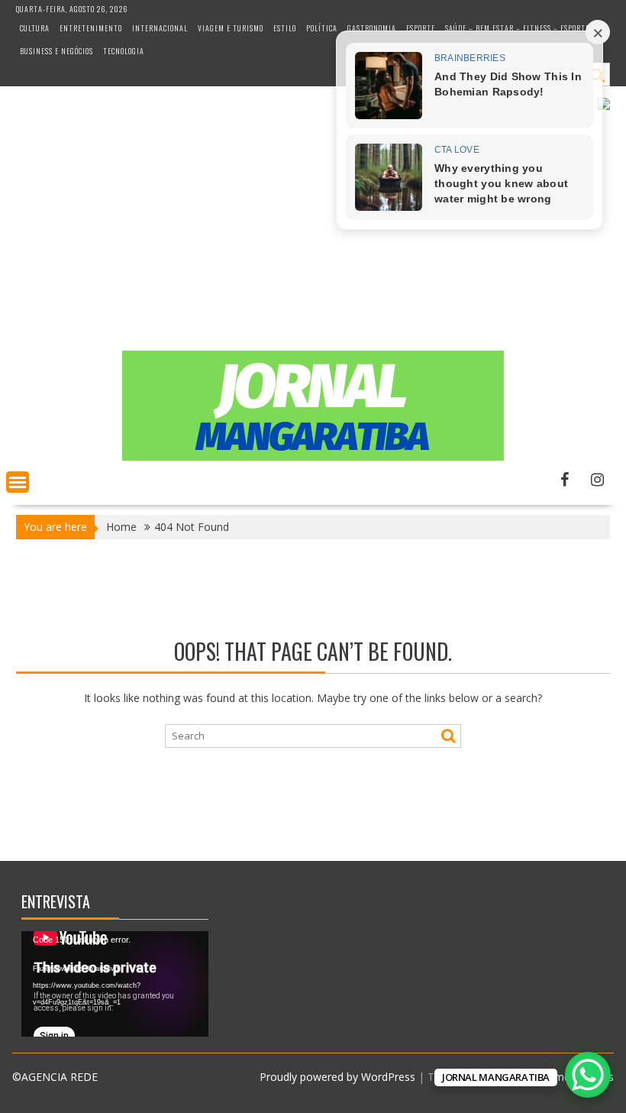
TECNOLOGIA (123, 51)
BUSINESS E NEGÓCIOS (56, 51)
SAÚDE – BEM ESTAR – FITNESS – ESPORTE (517, 28)
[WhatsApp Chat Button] (588, 1075)
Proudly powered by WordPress (337, 1076)
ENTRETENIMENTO (91, 28)
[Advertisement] (313, 236)
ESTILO (284, 28)
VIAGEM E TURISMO (230, 28)
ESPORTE (420, 28)
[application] (114, 984)
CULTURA (35, 28)
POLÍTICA (321, 28)
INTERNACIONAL (160, 28)
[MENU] (17, 482)
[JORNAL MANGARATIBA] (313, 456)
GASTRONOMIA (371, 28)
